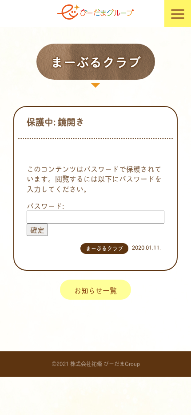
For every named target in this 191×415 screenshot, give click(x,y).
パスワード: (45, 205)
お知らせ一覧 (95, 290)
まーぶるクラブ (104, 248)
